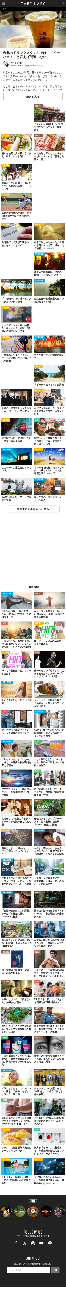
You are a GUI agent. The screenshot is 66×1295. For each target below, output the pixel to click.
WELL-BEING (39, 254)
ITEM (37, 420)
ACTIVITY (6, 136)
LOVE (4, 623)
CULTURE (38, 106)
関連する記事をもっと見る (33, 509)
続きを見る (33, 96)
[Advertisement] (33, 550)
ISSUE (37, 742)
